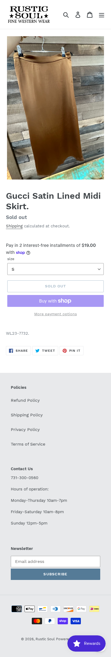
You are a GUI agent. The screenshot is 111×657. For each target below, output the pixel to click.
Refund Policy (25, 400)
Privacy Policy (25, 429)
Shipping (14, 226)
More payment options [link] (55, 314)
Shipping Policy (27, 414)
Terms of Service (28, 444)
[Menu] (101, 14)
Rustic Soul (45, 639)
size (10, 259)
